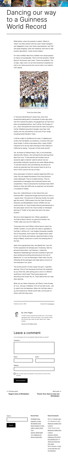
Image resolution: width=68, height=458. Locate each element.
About (54, 3)
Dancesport (51, 304)
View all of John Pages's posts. (29, 323)
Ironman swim (57, 419)
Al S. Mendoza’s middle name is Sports (54, 424)
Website (16, 365)
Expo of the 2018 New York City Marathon (54, 448)
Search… (9, 416)
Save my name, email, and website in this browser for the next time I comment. (33, 374)
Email (59, 3)
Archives (48, 3)
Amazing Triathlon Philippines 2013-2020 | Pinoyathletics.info (54, 437)
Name (16, 357)
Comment (17, 340)
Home (42, 3)
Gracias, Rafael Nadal (37, 432)
